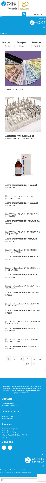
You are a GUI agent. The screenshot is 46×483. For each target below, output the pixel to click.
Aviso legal (3, 470)
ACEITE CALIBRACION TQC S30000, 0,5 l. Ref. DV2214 (22, 347)
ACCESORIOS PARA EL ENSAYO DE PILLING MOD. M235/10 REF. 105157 (20, 137)
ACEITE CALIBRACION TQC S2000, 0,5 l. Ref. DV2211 (21, 329)
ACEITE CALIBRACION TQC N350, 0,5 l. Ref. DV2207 (21, 240)
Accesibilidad (10, 473)
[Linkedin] (4, 448)
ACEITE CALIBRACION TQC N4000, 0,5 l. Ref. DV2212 (21, 257)
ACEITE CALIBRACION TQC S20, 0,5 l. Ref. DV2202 (22, 293)
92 (40, 358)
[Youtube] (10, 448)
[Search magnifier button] (24, 14)
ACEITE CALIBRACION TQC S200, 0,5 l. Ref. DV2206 (22, 311)
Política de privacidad (15, 470)
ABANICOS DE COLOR (14, 89)
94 (34, 363)
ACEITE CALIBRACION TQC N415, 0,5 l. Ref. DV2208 (21, 275)
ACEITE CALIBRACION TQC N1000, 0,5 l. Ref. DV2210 (21, 204)
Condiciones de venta (23, 473)
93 (27, 363)
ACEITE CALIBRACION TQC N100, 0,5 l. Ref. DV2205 (21, 186)
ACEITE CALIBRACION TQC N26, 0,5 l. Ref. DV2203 (22, 222)
